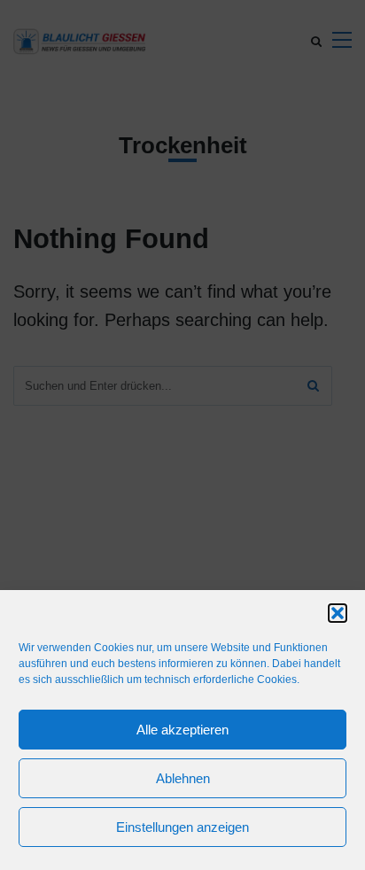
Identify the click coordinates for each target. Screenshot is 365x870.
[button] (337, 613)
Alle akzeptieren (182, 729)
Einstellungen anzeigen (182, 827)
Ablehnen (183, 778)
